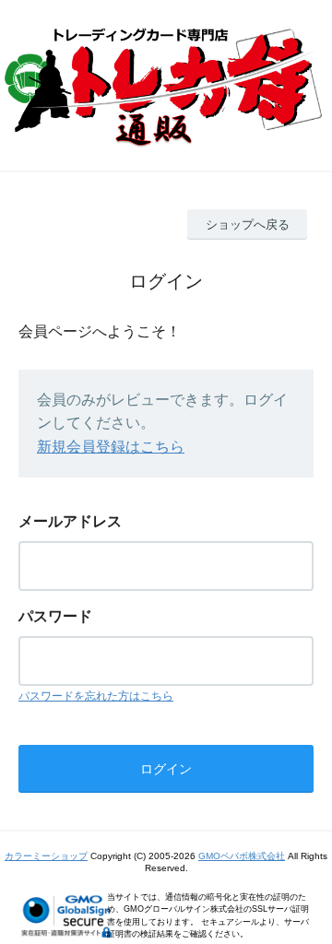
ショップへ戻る (248, 224)
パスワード (55, 616)
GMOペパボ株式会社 (241, 856)
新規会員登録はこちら (110, 446)
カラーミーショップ (46, 856)
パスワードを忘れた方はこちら (95, 696)
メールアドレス (70, 521)
